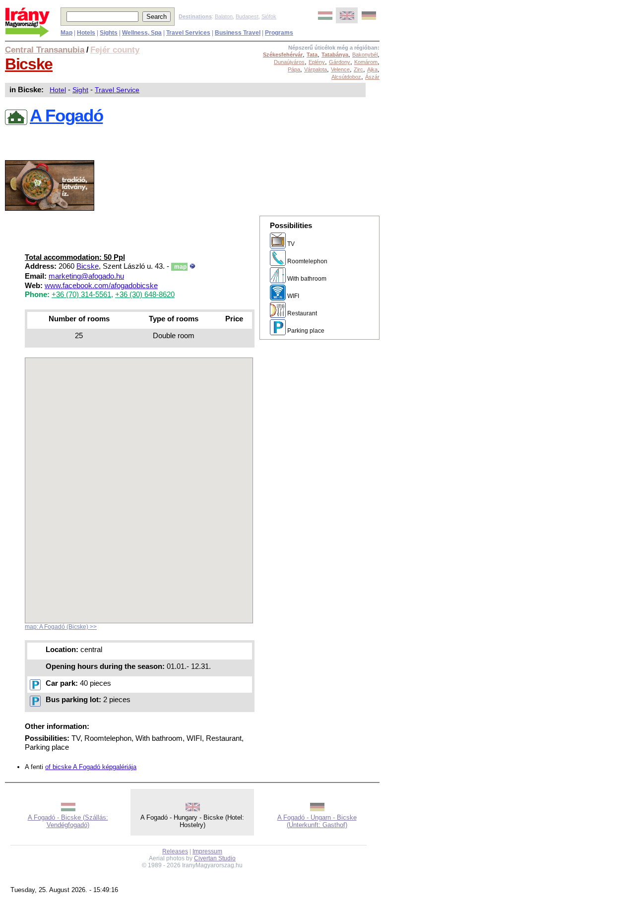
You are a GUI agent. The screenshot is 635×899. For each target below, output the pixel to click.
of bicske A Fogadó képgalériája (90, 767)
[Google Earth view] (192, 266)
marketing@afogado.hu (86, 276)
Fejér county (114, 50)
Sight (80, 90)
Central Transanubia (44, 50)
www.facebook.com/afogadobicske (101, 286)
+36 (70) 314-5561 (81, 295)
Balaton (224, 16)
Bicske (29, 64)
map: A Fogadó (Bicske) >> (61, 626)
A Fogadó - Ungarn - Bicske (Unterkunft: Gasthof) (317, 821)
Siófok (268, 16)
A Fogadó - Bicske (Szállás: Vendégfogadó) (68, 821)
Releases (175, 851)
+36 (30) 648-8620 (145, 295)
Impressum (207, 851)
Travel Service (117, 90)
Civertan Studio (215, 858)
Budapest (247, 16)
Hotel (58, 90)
